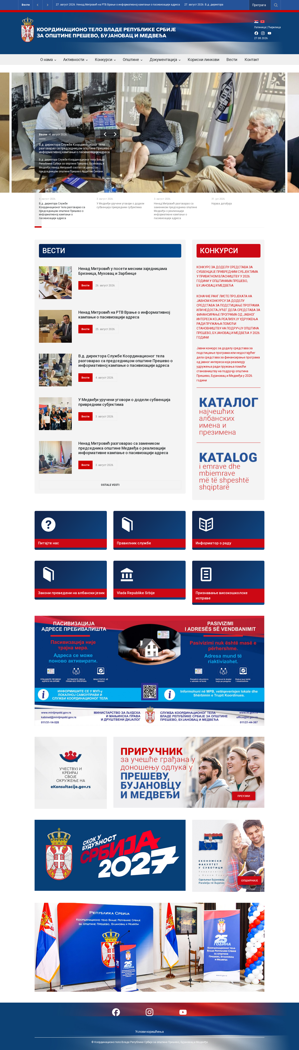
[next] (115, 134)
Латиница (260, 27)
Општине (131, 59)
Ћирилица (274, 27)
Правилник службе (134, 543)
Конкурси (103, 59)
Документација (163, 59)
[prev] (105, 134)
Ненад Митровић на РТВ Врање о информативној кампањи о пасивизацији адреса (124, 314)
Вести (26, 4)
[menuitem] (257, 21)
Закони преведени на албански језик (71, 593)
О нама (46, 59)
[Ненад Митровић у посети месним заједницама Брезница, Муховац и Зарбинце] (55, 282)
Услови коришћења (149, 1031)
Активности (73, 59)
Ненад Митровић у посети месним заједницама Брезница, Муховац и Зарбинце (122, 271)
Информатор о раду (213, 543)
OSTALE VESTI (110, 484)
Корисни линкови (203, 59)
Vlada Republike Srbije (136, 593)
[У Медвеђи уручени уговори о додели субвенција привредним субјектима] (55, 413)
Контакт (251, 59)
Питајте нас (48, 543)
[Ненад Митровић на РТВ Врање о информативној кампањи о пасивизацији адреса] (55, 326)
